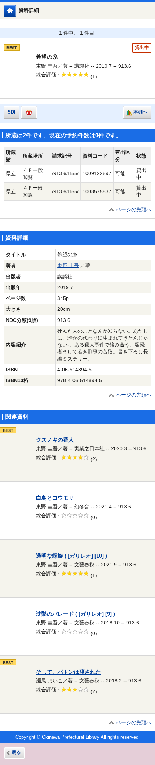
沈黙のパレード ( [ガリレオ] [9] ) (75, 614)
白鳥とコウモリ (55, 498)
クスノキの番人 (55, 440)
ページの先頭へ (133, 209)
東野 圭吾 (68, 265)
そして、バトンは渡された (68, 672)
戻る (16, 752)
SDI (11, 112)
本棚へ (140, 112)
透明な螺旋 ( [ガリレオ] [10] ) (71, 556)
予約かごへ (29, 112)
